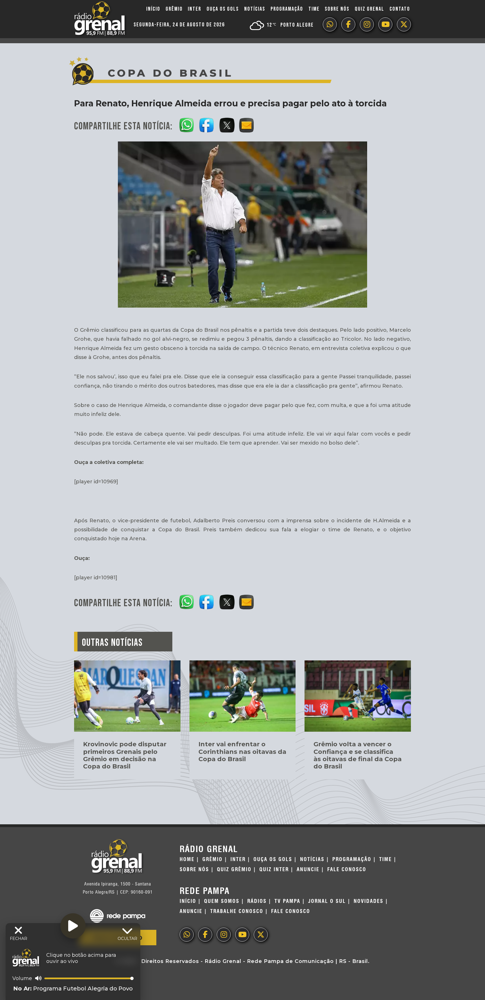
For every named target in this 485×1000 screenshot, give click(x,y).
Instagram (367, 24)
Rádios (257, 901)
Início (153, 9)
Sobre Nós (337, 9)
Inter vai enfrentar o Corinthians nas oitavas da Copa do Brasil (242, 751)
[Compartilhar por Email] (247, 124)
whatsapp (330, 24)
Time (314, 9)
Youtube (385, 24)
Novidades (368, 901)
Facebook (348, 24)
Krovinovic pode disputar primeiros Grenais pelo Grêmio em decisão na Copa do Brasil (124, 755)
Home (187, 859)
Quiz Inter (274, 869)
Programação (287, 9)
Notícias (254, 9)
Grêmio (174, 9)
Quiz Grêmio (234, 869)
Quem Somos (221, 901)
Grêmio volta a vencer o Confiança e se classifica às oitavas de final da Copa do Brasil (358, 755)
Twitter (404, 24)
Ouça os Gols (223, 9)
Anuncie (308, 869)
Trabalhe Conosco (236, 911)
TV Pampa (287, 901)
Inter (194, 9)
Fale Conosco (346, 869)
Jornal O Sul (327, 901)
